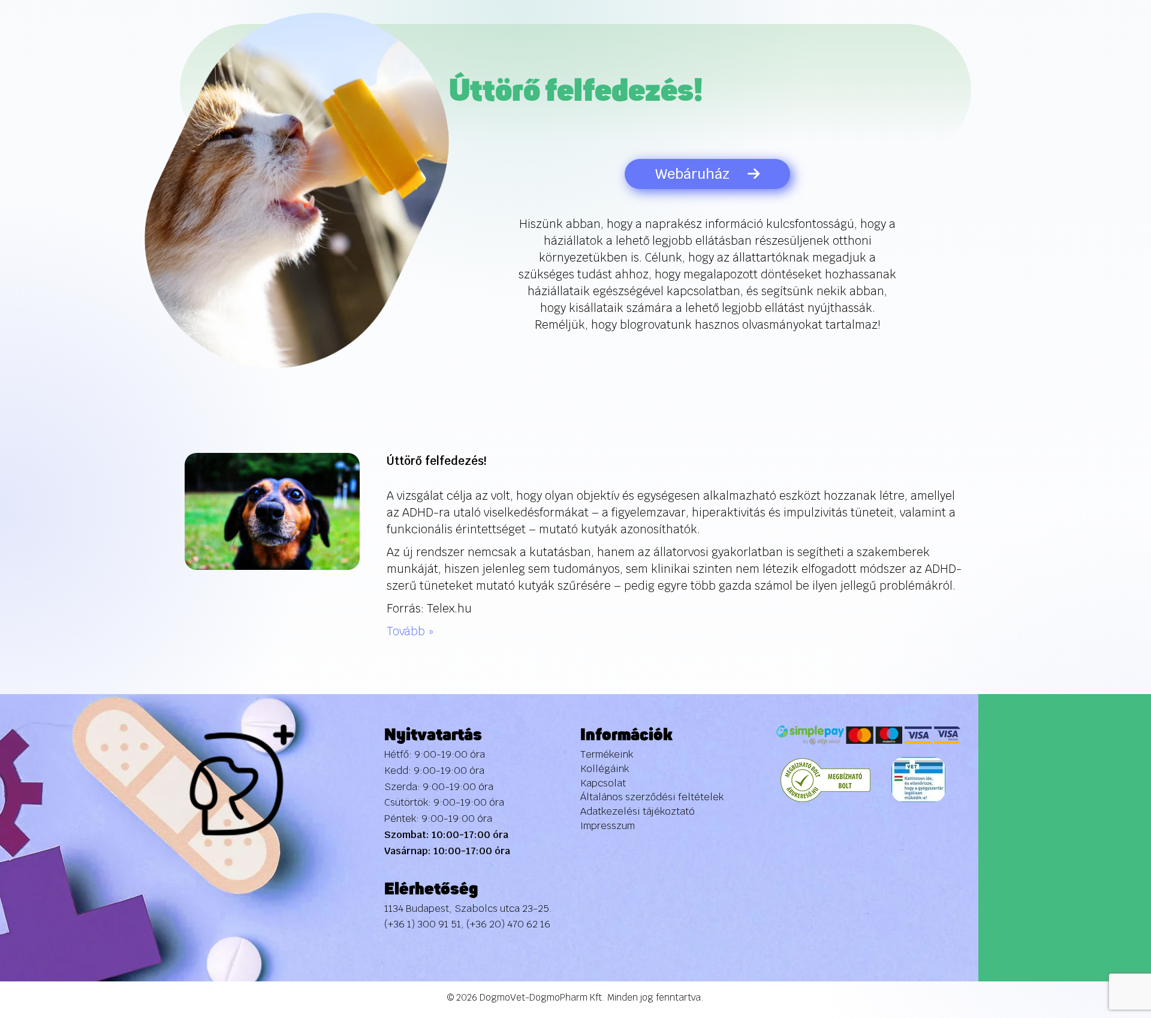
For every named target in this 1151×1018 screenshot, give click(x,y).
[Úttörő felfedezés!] (272, 510)
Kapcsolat (603, 783)
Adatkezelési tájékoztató (637, 811)
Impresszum (607, 825)
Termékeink (606, 754)
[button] (1117, 940)
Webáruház (692, 174)
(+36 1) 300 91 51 (422, 924)
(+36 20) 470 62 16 (508, 924)
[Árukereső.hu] (825, 779)
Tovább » (410, 631)
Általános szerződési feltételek (652, 797)
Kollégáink (604, 768)
